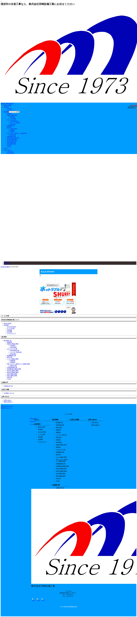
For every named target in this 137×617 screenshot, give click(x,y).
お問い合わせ (7, 150)
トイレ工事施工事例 (12, 128)
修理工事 (9, 127)
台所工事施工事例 (11, 142)
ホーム (36, 419)
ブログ (6, 148)
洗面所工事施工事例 (12, 115)
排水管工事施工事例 (12, 139)
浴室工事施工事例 (11, 143)
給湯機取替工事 (11, 125)
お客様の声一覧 (60, 488)
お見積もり (7, 264)
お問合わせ (7, 262)
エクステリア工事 (11, 119)
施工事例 (6, 111)
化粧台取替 (13, 118)
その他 (8, 146)
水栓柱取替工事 (14, 121)
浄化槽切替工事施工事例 (13, 137)
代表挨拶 (9, 330)
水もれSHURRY (11, 326)
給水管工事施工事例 (12, 140)
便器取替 (9, 113)
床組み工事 (13, 134)
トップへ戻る (68, 414)
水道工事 (9, 145)
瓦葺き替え (13, 124)
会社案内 (6, 107)
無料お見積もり (11, 153)
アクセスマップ (11, 110)
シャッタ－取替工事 (15, 122)
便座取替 (12, 131)
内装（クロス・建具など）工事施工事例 (17, 133)
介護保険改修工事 (11, 136)
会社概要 (9, 108)
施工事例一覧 (59, 422)
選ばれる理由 (7, 105)
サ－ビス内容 (11, 328)
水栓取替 (12, 116)
